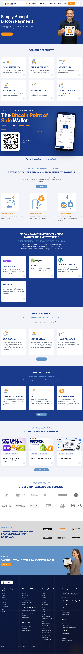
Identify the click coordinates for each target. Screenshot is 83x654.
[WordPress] (76, 600)
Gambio (3, 597)
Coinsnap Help (35, 453)
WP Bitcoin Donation (46, 625)
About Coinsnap (65, 633)
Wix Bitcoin (44, 607)
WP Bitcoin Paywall (46, 628)
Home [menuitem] (25, 3)
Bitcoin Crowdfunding (26, 619)
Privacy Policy (65, 623)
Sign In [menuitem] (71, 3)
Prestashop (4, 599)
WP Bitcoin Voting (46, 627)
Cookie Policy (65, 625)
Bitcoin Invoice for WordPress (28, 610)
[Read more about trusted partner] (47, 529)
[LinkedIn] (63, 600)
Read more (40, 359)
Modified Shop (5, 606)
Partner (63, 616)
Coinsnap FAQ (65, 609)
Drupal (3, 611)
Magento (4, 600)
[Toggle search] (77, 3)
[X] (70, 600)
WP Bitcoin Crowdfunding (47, 632)
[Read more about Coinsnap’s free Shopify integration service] (52, 463)
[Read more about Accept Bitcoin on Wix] (79, 463)
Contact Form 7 (25, 591)
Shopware (4, 607)
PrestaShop (44, 597)
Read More (40, 414)
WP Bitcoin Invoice (46, 623)
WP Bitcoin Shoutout (46, 630)
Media (63, 636)
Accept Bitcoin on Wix (65, 458)
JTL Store (44, 602)
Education (14, 453)
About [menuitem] (60, 3)
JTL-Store (4, 604)
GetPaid (23, 604)
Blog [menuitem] (65, 3)
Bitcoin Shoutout (25, 617)
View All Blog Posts (40, 469)
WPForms (24, 593)
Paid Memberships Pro (27, 602)
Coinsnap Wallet (50, 159)
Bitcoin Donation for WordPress (28, 612)
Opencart (4, 602)
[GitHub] (73, 600)
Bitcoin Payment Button (27, 626)
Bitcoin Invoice (25, 628)
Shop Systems (7, 453)
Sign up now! (6, 34)
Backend (64, 610)
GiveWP (23, 597)
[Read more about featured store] (6, 495)
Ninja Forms (24, 598)
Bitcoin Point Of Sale (46, 634)
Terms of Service (66, 622)
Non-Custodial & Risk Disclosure (69, 627)
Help (63, 607)
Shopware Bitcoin (46, 606)
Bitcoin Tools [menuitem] (51, 3)
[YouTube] (66, 600)
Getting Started (65, 614)
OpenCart (44, 600)
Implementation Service (67, 640)
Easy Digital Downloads (27, 600)
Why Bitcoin (64, 638)
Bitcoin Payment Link (26, 630)
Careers (64, 635)
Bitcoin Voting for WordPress (28, 613)
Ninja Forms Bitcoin (46, 616)
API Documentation (66, 612)
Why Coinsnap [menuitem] (33, 3)
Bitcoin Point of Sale (26, 625)
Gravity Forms (25, 595)
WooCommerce (5, 593)
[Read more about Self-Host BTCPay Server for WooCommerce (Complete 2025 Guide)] (24, 463)
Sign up (5, 564)
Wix (3, 609)
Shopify (3, 595)
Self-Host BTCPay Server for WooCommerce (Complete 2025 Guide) (12, 460)
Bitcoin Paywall (25, 615)
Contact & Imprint (65, 642)
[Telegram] (79, 600)
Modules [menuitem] (42, 3)
